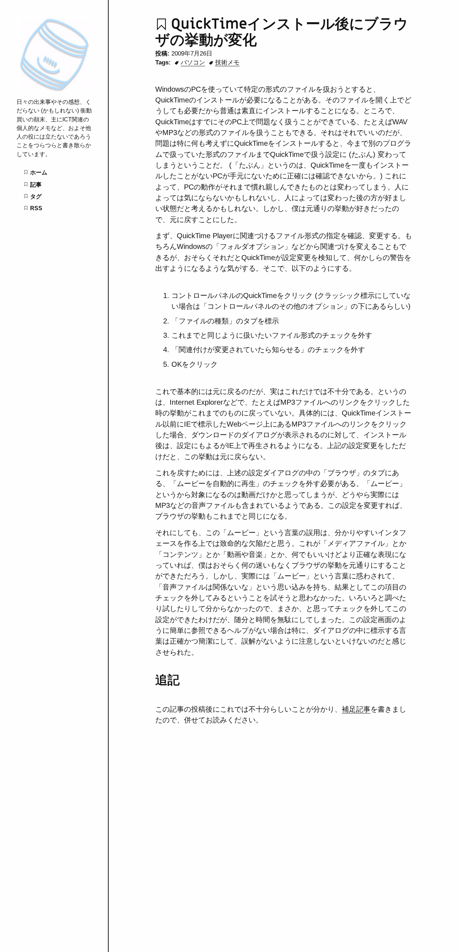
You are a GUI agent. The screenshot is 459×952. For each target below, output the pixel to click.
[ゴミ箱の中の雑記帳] (54, 89)
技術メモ (227, 62)
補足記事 (356, 709)
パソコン (193, 62)
